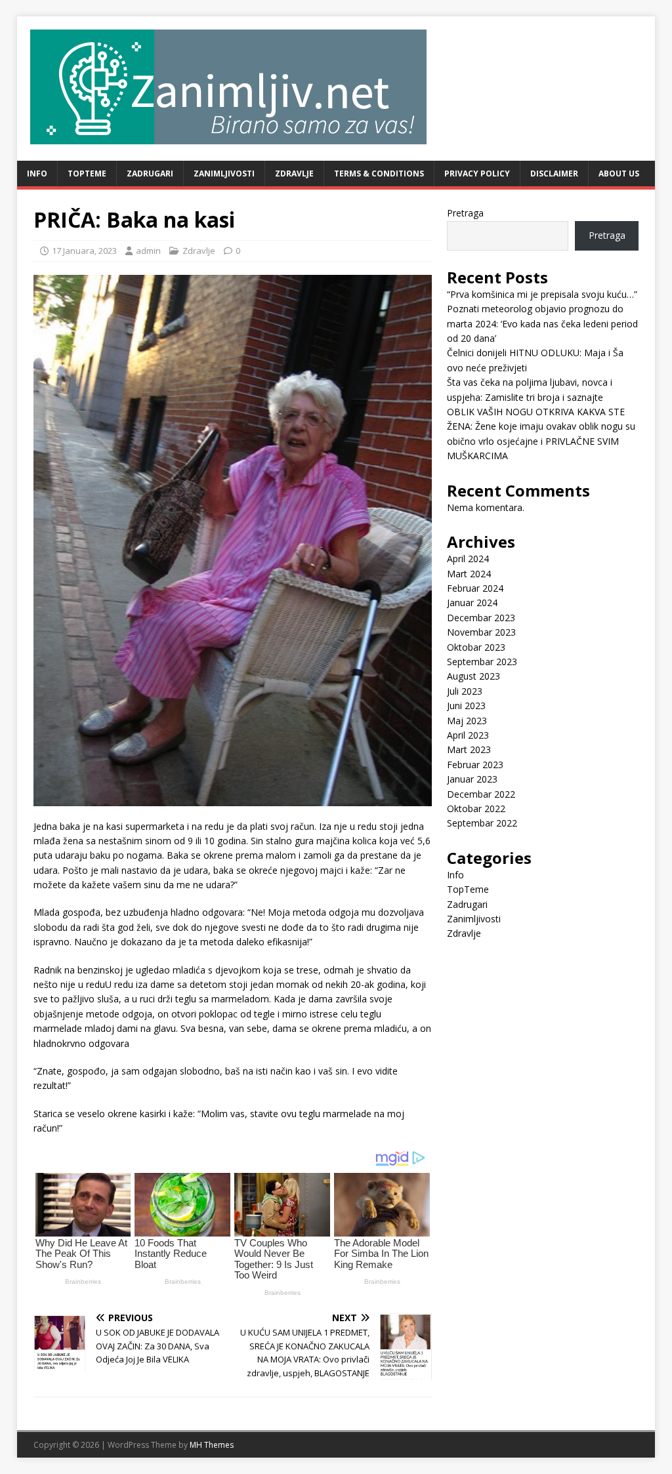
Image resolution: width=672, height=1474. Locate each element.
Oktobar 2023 (476, 647)
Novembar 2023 (481, 632)
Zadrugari (150, 173)
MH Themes (212, 1444)
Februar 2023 (475, 764)
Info (37, 173)
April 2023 (468, 735)
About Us (618, 173)
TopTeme (87, 173)
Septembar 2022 (482, 823)
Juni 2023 (466, 705)
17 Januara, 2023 (84, 250)
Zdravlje (294, 173)
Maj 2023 (467, 720)
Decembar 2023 (481, 617)
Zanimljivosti (224, 173)
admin (148, 250)
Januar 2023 (472, 779)
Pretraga (465, 213)
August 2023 (473, 676)
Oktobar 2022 (476, 808)
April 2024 (468, 558)
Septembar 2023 (482, 661)
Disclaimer (554, 173)
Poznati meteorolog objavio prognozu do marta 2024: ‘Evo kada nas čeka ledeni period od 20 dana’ (542, 323)
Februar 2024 (475, 588)
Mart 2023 (469, 749)
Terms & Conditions (379, 173)
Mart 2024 (469, 573)
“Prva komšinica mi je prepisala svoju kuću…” (542, 294)
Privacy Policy (477, 173)
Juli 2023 (464, 691)
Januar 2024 (472, 602)
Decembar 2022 (481, 794)
